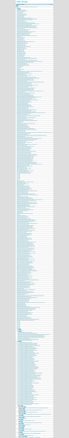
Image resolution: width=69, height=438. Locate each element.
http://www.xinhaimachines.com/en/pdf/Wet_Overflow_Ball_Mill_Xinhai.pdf (26, 359)
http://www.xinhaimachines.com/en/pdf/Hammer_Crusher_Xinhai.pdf (25, 351)
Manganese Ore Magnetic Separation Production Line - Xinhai (24, 46)
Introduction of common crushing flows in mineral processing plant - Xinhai (25, 225)
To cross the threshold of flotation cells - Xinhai (22, 237)
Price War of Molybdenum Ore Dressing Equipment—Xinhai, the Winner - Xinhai (26, 309)
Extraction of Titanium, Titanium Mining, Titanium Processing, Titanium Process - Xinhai (27, 60)
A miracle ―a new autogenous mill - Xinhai (21, 236)
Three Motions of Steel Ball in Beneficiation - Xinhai (22, 216)
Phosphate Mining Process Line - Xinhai (21, 45)
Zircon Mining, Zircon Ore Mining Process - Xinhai (22, 64)
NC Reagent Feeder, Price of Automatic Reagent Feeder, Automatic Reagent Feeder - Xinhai (27, 139)
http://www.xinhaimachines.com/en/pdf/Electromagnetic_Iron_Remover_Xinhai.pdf (27, 397)
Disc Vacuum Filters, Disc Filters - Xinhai (21, 116)
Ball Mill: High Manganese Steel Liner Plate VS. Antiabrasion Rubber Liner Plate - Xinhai (27, 190)
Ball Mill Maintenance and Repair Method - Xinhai (22, 293)
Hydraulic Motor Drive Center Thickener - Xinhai (22, 114)
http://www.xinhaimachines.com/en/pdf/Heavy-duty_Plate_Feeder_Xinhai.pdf (26, 389)
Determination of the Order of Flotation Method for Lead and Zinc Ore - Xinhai (25, 193)
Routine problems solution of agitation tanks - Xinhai (22, 222)
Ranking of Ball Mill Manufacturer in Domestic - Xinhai (23, 306)
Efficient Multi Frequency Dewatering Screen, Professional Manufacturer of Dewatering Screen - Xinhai (28, 115)
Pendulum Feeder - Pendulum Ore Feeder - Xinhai (22, 125)
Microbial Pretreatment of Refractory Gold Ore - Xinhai (23, 186)
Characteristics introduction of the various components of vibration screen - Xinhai (26, 228)
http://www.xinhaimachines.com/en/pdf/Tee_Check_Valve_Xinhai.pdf (25, 402)
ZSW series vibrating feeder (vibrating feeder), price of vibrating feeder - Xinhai (25, 128)
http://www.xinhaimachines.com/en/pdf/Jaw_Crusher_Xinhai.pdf (25, 342)
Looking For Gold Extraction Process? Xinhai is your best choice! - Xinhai (25, 198)
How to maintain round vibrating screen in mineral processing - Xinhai (24, 227)
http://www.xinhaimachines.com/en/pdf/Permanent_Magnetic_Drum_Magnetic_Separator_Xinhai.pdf (29, 345)
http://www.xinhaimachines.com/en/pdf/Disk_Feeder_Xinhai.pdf (25, 393)
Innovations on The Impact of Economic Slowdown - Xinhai (23, 285)
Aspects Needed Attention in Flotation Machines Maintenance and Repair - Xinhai (26, 206)
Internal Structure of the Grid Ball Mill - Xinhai (22, 274)
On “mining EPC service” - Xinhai (20, 294)
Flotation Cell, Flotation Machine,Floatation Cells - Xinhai (23, 100)
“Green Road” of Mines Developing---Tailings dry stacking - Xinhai (24, 310)
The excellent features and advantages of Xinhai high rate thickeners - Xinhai (25, 221)
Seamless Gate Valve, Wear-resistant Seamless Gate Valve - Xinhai (24, 142)
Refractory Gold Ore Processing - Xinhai (21, 304)
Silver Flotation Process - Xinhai (20, 50)
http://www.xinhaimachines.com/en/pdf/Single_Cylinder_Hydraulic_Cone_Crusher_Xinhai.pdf (28, 353)
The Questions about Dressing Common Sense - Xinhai (23, 278)
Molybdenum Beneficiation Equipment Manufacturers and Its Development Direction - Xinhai (27, 194)
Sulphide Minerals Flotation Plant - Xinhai (21, 305)
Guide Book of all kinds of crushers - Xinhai (22, 217)
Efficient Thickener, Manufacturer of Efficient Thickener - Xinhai (24, 110)
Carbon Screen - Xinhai (19, 122)
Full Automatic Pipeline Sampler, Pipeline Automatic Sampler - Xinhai (24, 137)
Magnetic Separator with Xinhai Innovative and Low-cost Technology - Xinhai (25, 219)
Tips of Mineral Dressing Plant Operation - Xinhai (22, 311)
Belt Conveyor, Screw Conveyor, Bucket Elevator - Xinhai (23, 29)
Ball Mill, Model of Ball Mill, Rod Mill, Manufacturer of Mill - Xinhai (24, 19)
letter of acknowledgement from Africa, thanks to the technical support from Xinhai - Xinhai (27, 297)
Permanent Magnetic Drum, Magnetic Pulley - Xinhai (23, 108)
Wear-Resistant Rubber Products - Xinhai (21, 141)
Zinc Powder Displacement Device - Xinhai (21, 124)
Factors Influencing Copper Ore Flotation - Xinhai (22, 196)
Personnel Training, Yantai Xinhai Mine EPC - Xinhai (24, 338)
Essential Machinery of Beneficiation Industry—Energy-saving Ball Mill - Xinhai (26, 289)
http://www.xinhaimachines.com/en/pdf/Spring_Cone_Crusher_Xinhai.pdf (26, 352)
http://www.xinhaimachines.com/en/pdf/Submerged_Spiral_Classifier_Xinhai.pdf (27, 347)
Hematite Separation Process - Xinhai (21, 44)
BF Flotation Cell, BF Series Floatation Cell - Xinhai (22, 103)
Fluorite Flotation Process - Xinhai (20, 49)
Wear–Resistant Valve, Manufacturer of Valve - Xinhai (23, 33)
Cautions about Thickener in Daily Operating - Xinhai (23, 286)
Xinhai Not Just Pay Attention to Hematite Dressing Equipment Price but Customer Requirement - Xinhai (28, 307)
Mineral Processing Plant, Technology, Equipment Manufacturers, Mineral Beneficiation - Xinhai (26, 6)
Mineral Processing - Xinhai (20, 66)
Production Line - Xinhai (19, 36)
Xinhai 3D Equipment (20, 330)
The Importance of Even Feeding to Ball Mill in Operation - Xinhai (24, 233)
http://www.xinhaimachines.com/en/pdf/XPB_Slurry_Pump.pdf (25, 404)
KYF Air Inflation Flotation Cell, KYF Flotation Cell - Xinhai (23, 104)
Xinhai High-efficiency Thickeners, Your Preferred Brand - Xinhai (24, 197)
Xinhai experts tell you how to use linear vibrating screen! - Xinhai (24, 231)
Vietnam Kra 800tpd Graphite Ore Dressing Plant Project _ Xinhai (25, 435)
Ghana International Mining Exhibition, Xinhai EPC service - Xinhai (26, 420)
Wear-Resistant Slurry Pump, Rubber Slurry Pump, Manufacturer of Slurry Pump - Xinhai (27, 35)
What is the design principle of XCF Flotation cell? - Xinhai (23, 218)
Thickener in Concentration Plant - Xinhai (21, 215)
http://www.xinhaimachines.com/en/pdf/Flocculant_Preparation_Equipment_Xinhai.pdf (27, 399)
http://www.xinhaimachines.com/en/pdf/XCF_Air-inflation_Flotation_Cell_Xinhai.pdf (27, 344)
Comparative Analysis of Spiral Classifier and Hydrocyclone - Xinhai (24, 277)
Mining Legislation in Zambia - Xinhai (21, 303)
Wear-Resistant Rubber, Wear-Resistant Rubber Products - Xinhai (24, 32)
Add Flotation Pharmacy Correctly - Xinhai (21, 290)
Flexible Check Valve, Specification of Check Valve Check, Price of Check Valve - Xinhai (27, 144)
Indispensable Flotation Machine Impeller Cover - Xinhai (23, 205)
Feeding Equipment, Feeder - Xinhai (21, 28)
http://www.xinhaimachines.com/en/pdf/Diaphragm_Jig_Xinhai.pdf (25, 346)
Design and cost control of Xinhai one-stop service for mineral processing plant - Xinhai (26, 154)
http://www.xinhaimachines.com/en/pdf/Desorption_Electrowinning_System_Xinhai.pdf (27, 350)
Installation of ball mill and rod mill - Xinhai (21, 232)
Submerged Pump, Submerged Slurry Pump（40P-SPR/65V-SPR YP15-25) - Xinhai (26, 151)
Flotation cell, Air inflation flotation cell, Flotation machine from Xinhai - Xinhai (25, 22)
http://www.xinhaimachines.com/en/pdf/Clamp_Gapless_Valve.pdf (25, 400)
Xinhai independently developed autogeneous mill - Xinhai (23, 235)
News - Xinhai (18, 68)
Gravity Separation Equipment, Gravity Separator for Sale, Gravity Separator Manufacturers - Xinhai (28, 23)
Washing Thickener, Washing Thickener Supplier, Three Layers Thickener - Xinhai (26, 123)
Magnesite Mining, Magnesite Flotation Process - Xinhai (23, 65)
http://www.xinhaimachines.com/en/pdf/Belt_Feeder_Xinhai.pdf (25, 392)
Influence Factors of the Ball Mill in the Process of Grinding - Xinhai (24, 272)
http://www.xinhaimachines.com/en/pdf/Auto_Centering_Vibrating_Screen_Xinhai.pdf (27, 355)
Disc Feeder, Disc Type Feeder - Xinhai (21, 131)
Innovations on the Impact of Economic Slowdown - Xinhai (23, 273)
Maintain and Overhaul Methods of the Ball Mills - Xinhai (23, 282)
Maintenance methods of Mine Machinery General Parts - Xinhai (24, 296)
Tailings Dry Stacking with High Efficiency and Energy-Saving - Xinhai (25, 312)
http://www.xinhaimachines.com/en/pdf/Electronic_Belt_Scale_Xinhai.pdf (26, 398)
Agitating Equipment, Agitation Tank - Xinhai (22, 21)
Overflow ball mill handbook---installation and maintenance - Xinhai (24, 234)
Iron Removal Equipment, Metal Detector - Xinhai (22, 134)
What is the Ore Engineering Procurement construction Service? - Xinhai (25, 291)
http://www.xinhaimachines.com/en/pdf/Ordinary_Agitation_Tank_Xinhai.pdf (26, 349)
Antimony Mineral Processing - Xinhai (21, 52)
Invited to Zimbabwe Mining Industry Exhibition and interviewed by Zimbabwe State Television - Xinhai (30, 422)
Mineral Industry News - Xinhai (20, 69)
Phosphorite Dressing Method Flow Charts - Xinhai (22, 201)
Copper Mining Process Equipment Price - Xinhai (22, 191)
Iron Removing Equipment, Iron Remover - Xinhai (22, 30)
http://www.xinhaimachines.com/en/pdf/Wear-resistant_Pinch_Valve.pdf (26, 401)
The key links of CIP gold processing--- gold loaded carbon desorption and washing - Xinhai (27, 223)
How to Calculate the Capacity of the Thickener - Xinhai (23, 208)
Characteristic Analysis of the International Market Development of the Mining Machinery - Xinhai (28, 279)
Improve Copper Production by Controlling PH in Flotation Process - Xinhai (25, 157)
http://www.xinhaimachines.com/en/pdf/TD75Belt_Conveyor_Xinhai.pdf (26, 395)
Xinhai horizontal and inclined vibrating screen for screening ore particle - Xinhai (26, 230)
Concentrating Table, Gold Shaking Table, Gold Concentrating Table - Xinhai (25, 106)
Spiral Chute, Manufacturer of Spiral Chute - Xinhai (22, 107)
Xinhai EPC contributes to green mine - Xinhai (22, 315)
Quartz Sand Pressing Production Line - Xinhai (22, 43)
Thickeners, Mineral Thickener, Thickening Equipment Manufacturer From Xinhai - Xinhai (27, 25)
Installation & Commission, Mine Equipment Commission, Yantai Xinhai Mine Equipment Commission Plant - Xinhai (31, 337)
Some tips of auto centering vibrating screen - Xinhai (22, 229)
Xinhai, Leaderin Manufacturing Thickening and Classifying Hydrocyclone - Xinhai (26, 308)
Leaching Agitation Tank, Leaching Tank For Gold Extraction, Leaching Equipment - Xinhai (27, 120)
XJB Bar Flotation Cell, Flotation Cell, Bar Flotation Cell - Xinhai (24, 105)
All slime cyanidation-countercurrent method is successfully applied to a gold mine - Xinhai (27, 155)
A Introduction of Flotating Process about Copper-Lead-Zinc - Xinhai (24, 188)
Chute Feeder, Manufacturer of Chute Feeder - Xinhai (23, 126)
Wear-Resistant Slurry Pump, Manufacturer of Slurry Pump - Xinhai (24, 148)
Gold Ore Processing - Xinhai (20, 39)
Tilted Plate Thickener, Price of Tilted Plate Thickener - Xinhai (24, 113)
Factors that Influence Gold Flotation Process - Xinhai (23, 189)
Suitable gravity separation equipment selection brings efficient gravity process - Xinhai (26, 220)
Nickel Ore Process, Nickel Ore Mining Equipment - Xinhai (23, 57)
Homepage (51, 4)
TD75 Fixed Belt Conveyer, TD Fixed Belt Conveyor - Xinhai (24, 133)
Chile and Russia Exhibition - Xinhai (22, 418)
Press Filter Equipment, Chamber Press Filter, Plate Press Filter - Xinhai (25, 119)
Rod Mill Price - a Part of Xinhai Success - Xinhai (22, 192)
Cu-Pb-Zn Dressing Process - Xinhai (21, 40)
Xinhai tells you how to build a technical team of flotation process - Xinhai (25, 156)
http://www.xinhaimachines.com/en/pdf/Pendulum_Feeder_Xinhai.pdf (25, 387)
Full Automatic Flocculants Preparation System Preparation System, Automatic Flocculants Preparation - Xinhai (29, 138)
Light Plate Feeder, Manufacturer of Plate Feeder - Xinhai (23, 127)
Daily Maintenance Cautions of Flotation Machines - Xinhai (23, 287)
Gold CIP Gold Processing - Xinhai (21, 37)
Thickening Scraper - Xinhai (20, 212)
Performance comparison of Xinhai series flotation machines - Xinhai (24, 314)
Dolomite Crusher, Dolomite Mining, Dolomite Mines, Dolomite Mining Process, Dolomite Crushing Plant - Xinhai (30, 61)
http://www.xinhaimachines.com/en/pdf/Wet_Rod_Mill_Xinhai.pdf (25, 357)
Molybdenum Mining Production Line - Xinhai (22, 42)
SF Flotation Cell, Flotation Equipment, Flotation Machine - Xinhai (24, 101)
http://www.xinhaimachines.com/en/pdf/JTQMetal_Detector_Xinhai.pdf (26, 396)
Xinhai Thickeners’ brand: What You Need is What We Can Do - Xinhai (25, 213)
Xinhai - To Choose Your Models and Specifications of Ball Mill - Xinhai (25, 209)
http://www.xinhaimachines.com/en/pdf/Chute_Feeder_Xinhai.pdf (25, 388)
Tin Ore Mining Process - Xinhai (20, 56)
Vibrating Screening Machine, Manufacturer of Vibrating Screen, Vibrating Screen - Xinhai (27, 18)
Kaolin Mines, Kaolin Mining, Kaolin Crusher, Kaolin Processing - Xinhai (25, 62)
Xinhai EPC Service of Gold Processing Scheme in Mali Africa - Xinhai (25, 281)
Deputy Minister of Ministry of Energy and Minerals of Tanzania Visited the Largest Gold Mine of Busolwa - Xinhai (30, 199)
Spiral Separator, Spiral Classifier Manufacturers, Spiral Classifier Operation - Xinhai (26, 97)
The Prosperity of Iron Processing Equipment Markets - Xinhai (24, 313)
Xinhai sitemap (17, 7)
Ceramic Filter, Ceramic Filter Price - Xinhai (22, 118)
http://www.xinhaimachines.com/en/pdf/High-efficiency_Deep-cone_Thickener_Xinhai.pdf (28, 348)
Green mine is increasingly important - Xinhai (22, 316)
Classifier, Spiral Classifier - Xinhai (21, 20)
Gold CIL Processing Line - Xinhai (21, 38)
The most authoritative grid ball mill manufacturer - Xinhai (23, 204)
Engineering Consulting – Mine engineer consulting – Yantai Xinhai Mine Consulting (27, 333)
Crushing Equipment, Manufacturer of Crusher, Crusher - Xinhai (24, 17)
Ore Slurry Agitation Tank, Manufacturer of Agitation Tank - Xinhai (24, 98)
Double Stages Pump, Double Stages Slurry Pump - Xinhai (23, 149)
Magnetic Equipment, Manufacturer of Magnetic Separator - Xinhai (24, 24)
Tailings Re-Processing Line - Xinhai (21, 59)
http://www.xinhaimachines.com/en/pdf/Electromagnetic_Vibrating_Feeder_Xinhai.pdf (27, 391)
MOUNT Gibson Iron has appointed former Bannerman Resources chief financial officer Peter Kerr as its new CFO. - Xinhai (31, 302)
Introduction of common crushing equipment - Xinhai (23, 224)
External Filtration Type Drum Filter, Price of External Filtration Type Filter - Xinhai (26, 117)
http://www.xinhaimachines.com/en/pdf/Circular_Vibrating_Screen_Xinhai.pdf (26, 354)
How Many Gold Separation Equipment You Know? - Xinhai (23, 187)
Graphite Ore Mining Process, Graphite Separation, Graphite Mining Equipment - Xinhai (26, 58)
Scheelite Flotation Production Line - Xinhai (21, 48)
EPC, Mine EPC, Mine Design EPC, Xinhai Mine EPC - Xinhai (25, 332)
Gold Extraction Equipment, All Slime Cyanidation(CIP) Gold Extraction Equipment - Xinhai (27, 27)
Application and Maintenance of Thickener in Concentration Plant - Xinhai (25, 284)
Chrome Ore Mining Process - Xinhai (21, 54)
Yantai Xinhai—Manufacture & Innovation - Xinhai (22, 301)
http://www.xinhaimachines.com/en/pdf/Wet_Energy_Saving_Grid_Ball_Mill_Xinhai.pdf (27, 343)
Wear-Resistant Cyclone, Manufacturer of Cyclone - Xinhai (23, 34)
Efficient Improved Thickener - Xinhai (21, 207)
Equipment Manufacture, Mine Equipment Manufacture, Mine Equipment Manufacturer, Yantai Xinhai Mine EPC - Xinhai (31, 336)
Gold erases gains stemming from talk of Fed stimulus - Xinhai (24, 298)
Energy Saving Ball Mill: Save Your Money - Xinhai (22, 276)
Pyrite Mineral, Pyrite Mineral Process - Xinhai (22, 63)
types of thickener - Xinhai (20, 211)
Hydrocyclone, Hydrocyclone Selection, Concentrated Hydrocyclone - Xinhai (25, 146)
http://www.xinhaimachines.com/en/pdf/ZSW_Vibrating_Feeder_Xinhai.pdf (26, 390)
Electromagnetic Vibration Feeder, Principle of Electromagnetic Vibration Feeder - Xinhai (26, 129)
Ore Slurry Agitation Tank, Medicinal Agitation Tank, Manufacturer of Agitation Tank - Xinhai (27, 99)
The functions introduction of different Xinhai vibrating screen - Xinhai (24, 226)
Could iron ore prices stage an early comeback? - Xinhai (23, 299)
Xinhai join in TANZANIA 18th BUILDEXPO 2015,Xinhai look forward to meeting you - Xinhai (29, 416)
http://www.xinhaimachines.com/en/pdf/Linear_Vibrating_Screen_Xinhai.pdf (26, 356)
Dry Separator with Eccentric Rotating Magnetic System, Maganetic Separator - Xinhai (26, 109)
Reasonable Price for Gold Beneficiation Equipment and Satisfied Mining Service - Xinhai (27, 202)
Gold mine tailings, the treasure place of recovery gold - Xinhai (24, 153)
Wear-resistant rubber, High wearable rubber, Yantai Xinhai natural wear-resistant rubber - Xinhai (29, 437)
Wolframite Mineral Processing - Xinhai (21, 53)
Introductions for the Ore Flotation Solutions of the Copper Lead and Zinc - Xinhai (26, 283)
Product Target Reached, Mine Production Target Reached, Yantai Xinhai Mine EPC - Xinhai (28, 339)
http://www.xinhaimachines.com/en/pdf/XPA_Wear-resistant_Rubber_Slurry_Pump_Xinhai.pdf (28, 403)
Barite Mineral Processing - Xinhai (20, 51)
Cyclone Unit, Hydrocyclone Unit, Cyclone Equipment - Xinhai (24, 147)
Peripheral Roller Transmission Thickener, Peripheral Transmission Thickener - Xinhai (26, 111)
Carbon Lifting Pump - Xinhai (20, 121)
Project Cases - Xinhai (19, 67)
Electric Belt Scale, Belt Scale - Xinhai (21, 136)
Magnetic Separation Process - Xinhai (21, 47)
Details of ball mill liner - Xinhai (20, 288)
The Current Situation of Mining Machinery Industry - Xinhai (23, 317)
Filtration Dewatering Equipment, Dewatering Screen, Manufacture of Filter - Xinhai (26, 26)
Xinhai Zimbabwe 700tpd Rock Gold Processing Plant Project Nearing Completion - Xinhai (27, 203)
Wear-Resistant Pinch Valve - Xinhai (21, 143)
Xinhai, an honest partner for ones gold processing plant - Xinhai (24, 152)
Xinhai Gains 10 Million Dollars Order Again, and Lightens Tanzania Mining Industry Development (29, 433)
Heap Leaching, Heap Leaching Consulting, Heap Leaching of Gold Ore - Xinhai (26, 41)
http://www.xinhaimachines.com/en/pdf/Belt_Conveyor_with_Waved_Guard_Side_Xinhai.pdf (28, 394)
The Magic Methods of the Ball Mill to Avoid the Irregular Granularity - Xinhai (25, 292)
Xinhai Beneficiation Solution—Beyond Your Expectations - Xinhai (24, 275)
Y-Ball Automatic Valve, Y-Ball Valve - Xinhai (22, 145)
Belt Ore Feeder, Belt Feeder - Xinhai (21, 130)
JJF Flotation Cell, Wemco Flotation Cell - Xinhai (22, 102)
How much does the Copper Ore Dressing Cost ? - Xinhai (23, 185)
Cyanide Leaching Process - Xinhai (21, 280)
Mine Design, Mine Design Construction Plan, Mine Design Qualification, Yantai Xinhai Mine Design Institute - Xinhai (31, 335)
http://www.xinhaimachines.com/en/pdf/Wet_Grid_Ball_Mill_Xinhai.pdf (26, 358)
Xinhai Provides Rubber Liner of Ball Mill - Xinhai (22, 210)
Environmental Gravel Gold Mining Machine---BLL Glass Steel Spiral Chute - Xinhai (26, 200)
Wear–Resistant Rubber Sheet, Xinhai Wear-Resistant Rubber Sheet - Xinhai (25, 140)
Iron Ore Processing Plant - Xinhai (20, 55)
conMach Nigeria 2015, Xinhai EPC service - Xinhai (24, 424)
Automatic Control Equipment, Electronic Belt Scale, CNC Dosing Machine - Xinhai (26, 31)
